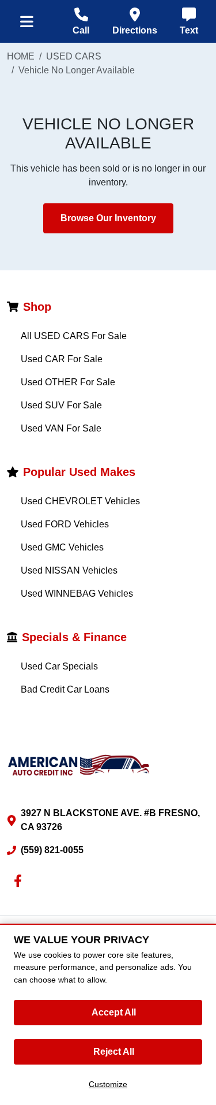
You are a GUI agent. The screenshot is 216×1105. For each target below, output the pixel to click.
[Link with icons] (20, 881)
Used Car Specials (59, 666)
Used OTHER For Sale (68, 382)
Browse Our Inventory (108, 218)
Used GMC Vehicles (62, 547)
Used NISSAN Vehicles (69, 570)
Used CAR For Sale (62, 359)
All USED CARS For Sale (74, 336)
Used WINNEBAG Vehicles (77, 593)
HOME (21, 56)
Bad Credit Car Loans (65, 689)
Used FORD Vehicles (65, 524)
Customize (108, 1084)
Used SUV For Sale (61, 405)
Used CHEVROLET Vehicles (80, 501)
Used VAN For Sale (61, 428)
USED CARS (73, 56)
